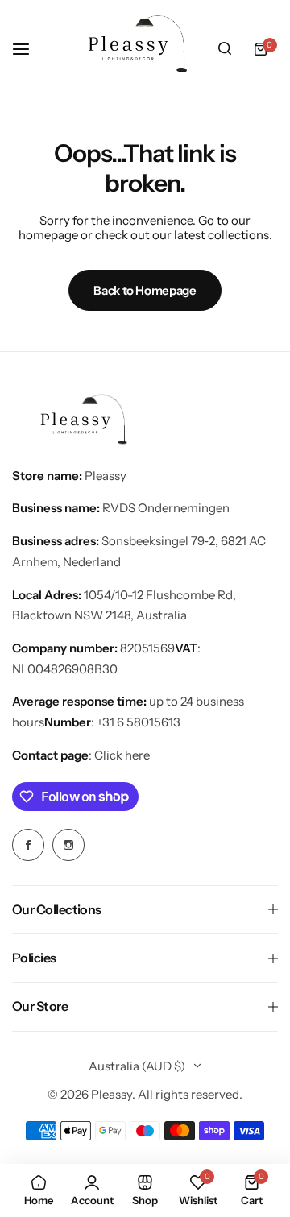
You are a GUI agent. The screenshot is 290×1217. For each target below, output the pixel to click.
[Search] (224, 49)
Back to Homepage (144, 290)
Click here (122, 755)
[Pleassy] (132, 48)
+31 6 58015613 (138, 722)
